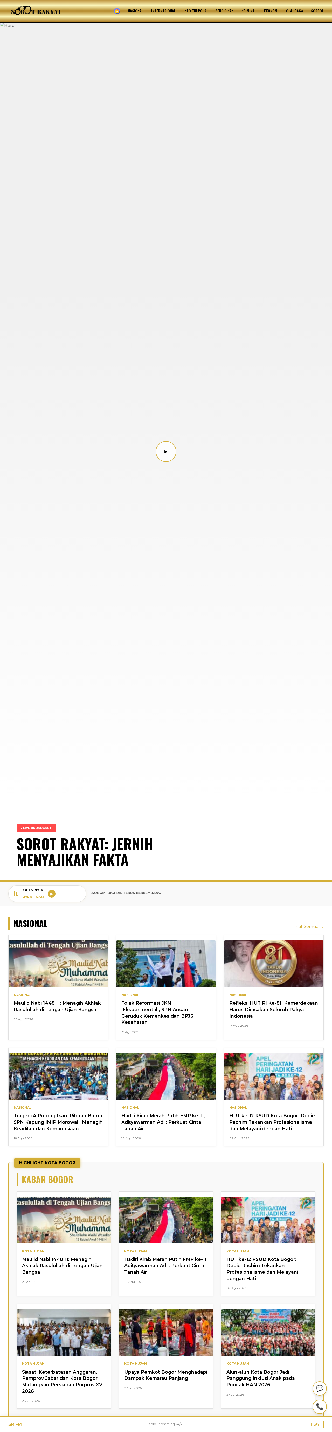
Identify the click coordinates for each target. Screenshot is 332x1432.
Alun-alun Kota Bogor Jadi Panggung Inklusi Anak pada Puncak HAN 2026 (260, 1378)
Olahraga (294, 11)
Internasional (163, 11)
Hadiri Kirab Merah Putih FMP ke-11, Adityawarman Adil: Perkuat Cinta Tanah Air (163, 1122)
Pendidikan (224, 11)
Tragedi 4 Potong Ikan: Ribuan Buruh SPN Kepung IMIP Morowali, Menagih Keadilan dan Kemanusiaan (58, 1122)
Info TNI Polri (196, 11)
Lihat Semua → (308, 926)
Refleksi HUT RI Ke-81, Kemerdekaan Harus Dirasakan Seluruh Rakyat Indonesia (273, 1009)
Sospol (317, 11)
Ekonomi (271, 11)
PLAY (315, 1424)
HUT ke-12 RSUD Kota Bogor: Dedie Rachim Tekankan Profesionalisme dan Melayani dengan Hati (272, 1122)
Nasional (135, 11)
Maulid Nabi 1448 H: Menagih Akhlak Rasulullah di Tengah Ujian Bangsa (62, 1265)
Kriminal (248, 11)
